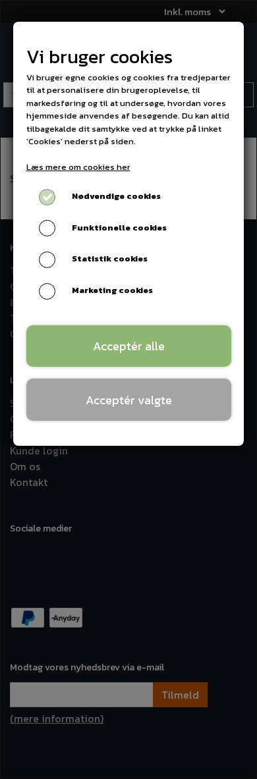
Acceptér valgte (129, 400)
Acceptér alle (129, 346)
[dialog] (128, 389)
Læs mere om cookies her (78, 167)
